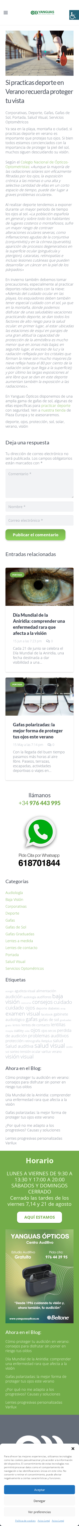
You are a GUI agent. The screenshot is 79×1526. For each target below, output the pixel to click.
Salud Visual (37, 117)
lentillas (58, 1024)
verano (11, 426)
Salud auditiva (19, 1046)
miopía (9, 1031)
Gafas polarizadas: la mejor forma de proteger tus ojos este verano (38, 730)
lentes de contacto (35, 1024)
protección (38, 421)
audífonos (44, 997)
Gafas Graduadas (19, 933)
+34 (40, 802)
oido (27, 1031)
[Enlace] (39, 842)
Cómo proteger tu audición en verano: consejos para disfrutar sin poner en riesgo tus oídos (37, 1082)
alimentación (46, 990)
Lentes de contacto (21, 947)
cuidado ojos (20, 1007)
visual (27, 1056)
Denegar (39, 1501)
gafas (32, 1019)
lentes (16, 1025)
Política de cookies (25, 1520)
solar (60, 421)
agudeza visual (25, 991)
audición (13, 996)
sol (51, 421)
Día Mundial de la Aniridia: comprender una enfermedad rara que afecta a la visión (38, 1100)
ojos (24, 421)
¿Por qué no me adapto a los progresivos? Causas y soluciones (32, 1127)
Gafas (48, 112)
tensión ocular (30, 1051)
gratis (8, 1025)
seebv (69, 1047)
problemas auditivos (48, 1035)
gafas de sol (49, 1019)
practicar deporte (55, 405)
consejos (42, 1001)
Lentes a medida (19, 940)
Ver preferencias (39, 1512)
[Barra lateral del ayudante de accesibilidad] (74, 15)
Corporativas (16, 112)
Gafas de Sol (15, 927)
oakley (19, 1030)
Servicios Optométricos (24, 968)
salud (58, 1040)
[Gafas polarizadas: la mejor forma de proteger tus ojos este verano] (39, 697)
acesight (9, 991)
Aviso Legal (44, 1520)
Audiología (14, 892)
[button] (73, 1449)
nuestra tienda (53, 410)
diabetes (54, 1008)
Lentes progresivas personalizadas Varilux (33, 1140)
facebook (47, 1014)
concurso (26, 1003)
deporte (12, 421)
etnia (63, 1008)
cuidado (63, 1001)
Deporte (35, 112)
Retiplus (46, 1041)
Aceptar (39, 1490)
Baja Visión (14, 899)
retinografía (32, 1041)
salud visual (49, 1046)
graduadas (65, 1020)
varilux (46, 1051)
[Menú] (6, 13)
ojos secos (48, 1030)
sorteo (14, 1051)
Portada (19, 117)
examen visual (22, 1013)
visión (23, 426)
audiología (29, 997)
